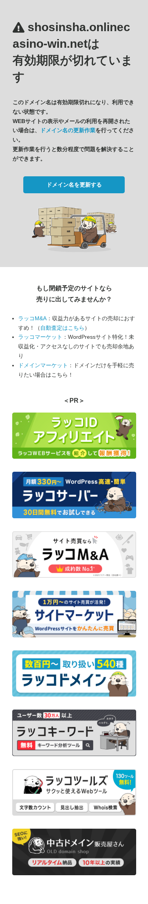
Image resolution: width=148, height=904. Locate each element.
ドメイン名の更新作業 (68, 130)
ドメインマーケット (43, 365)
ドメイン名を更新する (74, 184)
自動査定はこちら (62, 328)
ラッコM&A (32, 318)
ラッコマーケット (40, 337)
